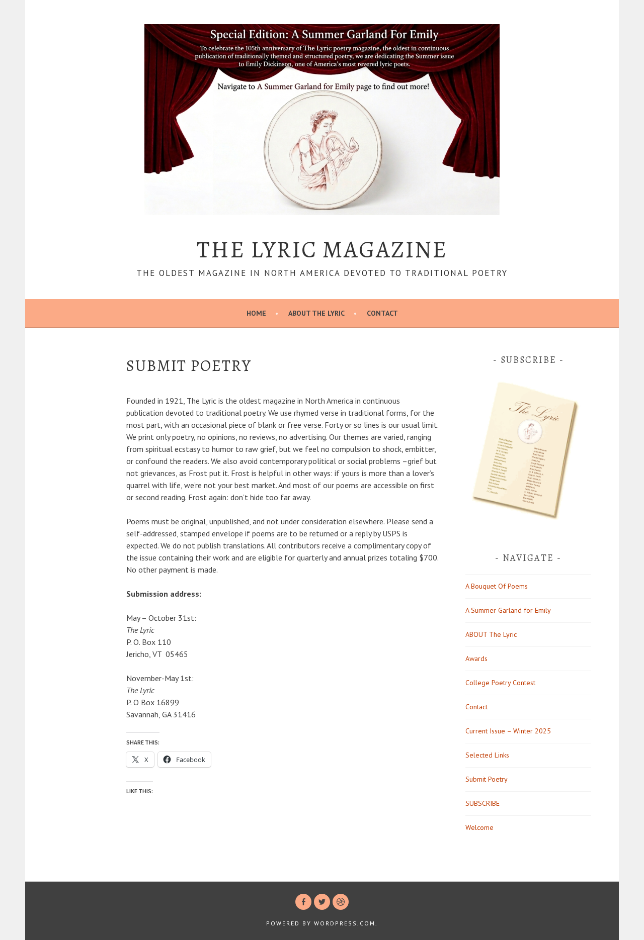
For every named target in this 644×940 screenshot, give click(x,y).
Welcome (479, 827)
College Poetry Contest (500, 682)
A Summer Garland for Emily (508, 610)
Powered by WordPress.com (320, 923)
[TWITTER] (322, 902)
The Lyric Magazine (322, 249)
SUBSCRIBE (482, 803)
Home (256, 313)
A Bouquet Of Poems (496, 586)
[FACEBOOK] (303, 902)
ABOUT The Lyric (316, 313)
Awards (476, 658)
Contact (382, 313)
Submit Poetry (486, 779)
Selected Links (487, 755)
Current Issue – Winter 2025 (508, 730)
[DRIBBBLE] (341, 902)
